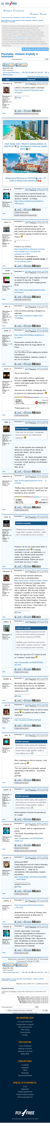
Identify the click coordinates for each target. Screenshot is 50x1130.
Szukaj (44, 14)
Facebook (25, 1065)
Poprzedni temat (32, 76)
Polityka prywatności (25, 1092)
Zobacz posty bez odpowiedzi (10, 17)
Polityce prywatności (20, 38)
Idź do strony (7, 72)
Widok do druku (8, 74)
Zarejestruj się (19, 11)
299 (23, 72)
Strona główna (5, 20)
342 (46, 72)
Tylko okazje (25, 1030)
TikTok (25, 1070)
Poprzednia (15, 72)
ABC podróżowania (25, 1027)
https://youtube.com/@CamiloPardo (27, 720)
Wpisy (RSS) (25, 1054)
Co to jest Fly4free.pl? (25, 1022)
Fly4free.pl (11, 3)
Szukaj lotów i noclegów (25, 1024)
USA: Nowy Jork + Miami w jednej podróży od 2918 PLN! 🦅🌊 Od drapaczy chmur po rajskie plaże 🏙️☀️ (25, 146)
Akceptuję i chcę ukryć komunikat (36, 49)
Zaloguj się (8, 11)
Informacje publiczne (25, 1097)
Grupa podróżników (25, 1075)
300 (26, 72)
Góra (4, 113)
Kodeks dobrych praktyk (25, 1094)
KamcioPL (18, 300)
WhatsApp (25, 1073)
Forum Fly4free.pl (25, 1046)
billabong (17, 114)
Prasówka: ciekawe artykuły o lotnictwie (19, 55)
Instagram (25, 1067)
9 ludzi (16, 415)
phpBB (15, 1013)
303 (35, 72)
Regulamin (35, 14)
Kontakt (25, 1035)
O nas (25, 1086)
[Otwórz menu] (2, 3)
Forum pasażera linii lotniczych (21, 20)
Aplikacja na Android (25, 1051)
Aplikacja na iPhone (25, 1049)
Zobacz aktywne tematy (28, 17)
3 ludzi (16, 510)
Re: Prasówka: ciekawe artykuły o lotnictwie (35, 82)
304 (38, 72)
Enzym (16, 215)
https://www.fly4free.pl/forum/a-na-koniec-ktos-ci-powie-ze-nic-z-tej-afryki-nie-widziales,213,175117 (29, 251)
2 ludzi (16, 212)
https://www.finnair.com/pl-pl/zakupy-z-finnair (31, 581)
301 (29, 72)
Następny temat (43, 76)
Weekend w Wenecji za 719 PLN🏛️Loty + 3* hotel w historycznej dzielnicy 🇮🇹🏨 (25, 179)
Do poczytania (25, 1032)
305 (42, 72)
